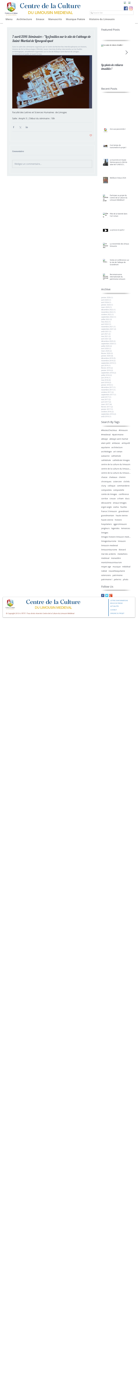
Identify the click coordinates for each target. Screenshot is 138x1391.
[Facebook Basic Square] (102, 595)
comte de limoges (109, 494)
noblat (104, 571)
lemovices (125, 528)
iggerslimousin (120, 524)
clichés (126, 481)
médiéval (126, 566)
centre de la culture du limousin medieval (116, 468)
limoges (104, 532)
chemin (122, 477)
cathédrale (106, 460)
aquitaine (105, 447)
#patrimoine (117, 434)
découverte (106, 503)
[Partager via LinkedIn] (26, 127)
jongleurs (105, 528)
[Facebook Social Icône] (126, 8)
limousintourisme (109, 549)
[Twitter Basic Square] (106, 595)
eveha (116, 507)
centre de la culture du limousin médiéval (116, 473)
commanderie (123, 485)
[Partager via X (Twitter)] (20, 127)
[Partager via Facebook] (13, 127)
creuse (113, 498)
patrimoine (118, 575)
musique (117, 566)
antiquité (126, 443)
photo (125, 579)
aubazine (105, 456)
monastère (116, 558)
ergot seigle (106, 507)
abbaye (104, 439)
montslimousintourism (111, 562)
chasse (104, 477)
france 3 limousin (109, 511)
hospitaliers (106, 524)
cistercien (117, 481)
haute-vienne (107, 520)
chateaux (113, 477)
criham (120, 498)
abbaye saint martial (118, 439)
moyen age (106, 566)
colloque (111, 485)
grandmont (124, 511)
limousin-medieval (109, 545)
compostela (106, 490)
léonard (122, 549)
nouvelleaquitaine (117, 571)
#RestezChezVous (109, 430)
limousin (122, 541)
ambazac (116, 443)
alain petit (105, 443)
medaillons (122, 554)
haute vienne (122, 515)
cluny (103, 485)
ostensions (106, 575)
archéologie (106, 451)
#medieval (106, 434)
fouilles (123, 507)
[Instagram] (131, 8)
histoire (118, 520)
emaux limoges (120, 503)
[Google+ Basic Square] (110, 595)
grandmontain (107, 515)
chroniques (106, 481)
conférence (124, 494)
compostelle (118, 490)
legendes (115, 528)
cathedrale (116, 456)
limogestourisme (108, 541)
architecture (117, 447)
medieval (105, 558)
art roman (117, 451)
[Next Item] (126, 52)
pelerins (117, 579)
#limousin (123, 430)
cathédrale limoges (121, 460)
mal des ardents (108, 554)
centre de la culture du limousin (115, 464)
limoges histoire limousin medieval (116, 537)
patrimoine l (106, 579)
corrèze (104, 498)
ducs (127, 498)
